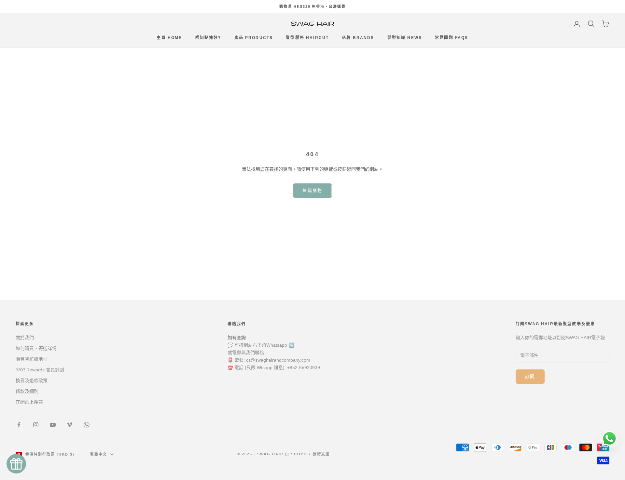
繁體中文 (98, 454)
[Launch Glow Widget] (16, 463)
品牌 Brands (358, 38)
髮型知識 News (404, 38)
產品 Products (253, 38)
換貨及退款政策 (32, 380)
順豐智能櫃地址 (32, 359)
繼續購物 (312, 190)
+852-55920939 (303, 367)
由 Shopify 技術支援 (307, 454)
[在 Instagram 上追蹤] (36, 424)
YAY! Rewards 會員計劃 (40, 369)
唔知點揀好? (208, 38)
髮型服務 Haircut (307, 38)
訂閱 (530, 376)
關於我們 (25, 337)
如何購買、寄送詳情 (36, 348)
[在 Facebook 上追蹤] (19, 424)
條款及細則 (27, 391)
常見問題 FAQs (451, 38)
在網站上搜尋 (29, 402)
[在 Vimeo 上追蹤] (69, 424)
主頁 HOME (169, 38)
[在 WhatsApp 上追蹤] (86, 424)
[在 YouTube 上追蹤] (52, 424)
